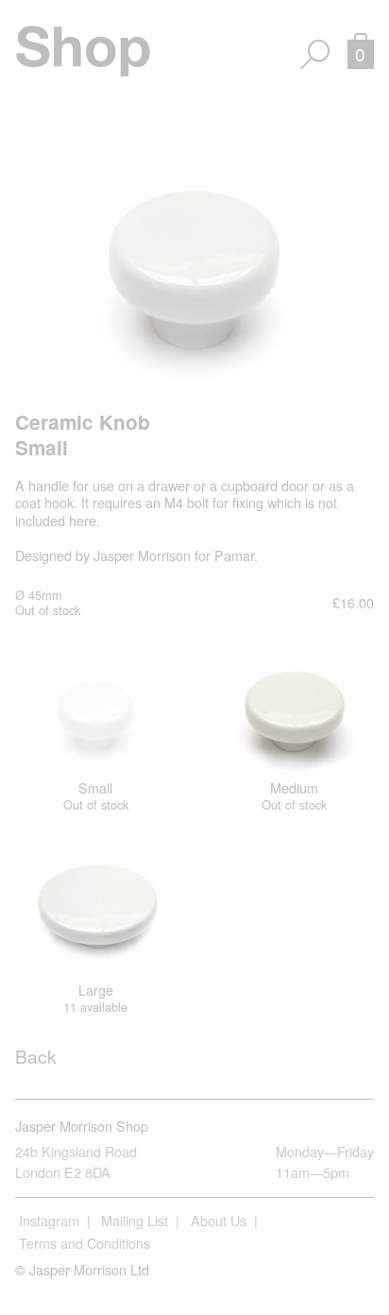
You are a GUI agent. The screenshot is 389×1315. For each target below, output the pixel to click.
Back (36, 1055)
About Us (218, 1220)
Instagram (49, 1220)
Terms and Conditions (84, 1243)
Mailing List (134, 1220)
